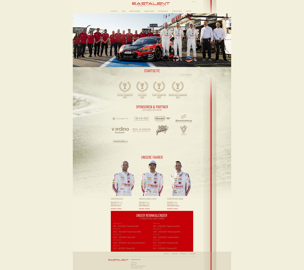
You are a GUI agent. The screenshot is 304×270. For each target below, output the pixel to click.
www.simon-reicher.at (116, 205)
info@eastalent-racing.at (136, 268)
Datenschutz (183, 254)
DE (192, 1)
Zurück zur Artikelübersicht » (187, 74)
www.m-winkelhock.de (144, 205)
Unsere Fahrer (149, 11)
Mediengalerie (163, 11)
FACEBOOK (119, 208)
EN (194, 1)
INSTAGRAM (113, 208)
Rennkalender (177, 11)
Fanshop (188, 11)
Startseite (114, 11)
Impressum (175, 254)
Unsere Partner (134, 11)
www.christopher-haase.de (173, 205)
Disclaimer (193, 254)
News (123, 11)
